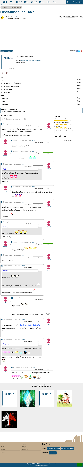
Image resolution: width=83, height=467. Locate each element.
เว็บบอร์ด (23, 444)
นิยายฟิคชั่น (53, 2)
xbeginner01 (45, 465)
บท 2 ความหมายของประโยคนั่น (41, 86)
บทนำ (2, 77)
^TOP (23, 124)
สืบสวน (32, 60)
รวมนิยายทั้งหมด (16, 7)
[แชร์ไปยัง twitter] (79, 51)
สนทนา (79, 465)
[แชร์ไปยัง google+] (81, 51)
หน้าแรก (5, 7)
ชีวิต (24, 60)
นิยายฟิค (3, 452)
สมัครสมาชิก (71, 2)
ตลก (27, 60)
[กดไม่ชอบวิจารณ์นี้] (30, 126)
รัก (22, 60)
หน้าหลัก (20, 2)
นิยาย (27, 2)
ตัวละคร (41, 80)
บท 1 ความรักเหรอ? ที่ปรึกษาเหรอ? (41, 83)
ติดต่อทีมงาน (24, 449)
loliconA (14, 17)
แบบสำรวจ (42, 104)
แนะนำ (4, 51)
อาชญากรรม (38, 60)
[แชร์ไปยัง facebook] (77, 51)
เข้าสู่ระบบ (79, 2)
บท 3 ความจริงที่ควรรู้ (41, 89)
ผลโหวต (42, 101)
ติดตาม (11, 51)
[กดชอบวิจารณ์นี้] (24, 126)
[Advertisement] (41, 35)
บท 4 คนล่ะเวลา (41, 92)
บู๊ (29, 60)
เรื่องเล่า (43, 2)
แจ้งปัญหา (23, 446)
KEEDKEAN (5, 4)
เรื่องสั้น (35, 2)
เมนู (13, 2)
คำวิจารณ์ (42, 98)
